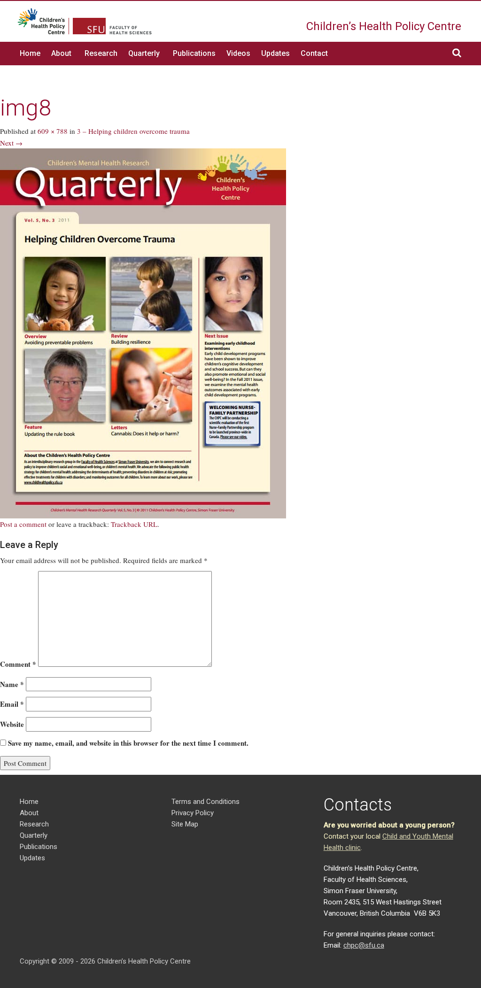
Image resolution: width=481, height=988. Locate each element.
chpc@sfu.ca (363, 945)
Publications (194, 53)
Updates (275, 53)
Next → (11, 142)
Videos (238, 53)
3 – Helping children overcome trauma (133, 131)
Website (12, 724)
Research (101, 53)
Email (12, 704)
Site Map (184, 824)
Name (12, 684)
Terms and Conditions (205, 801)
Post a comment (23, 524)
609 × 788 (53, 131)
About (61, 53)
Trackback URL (134, 524)
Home (30, 53)
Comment (18, 664)
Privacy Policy (192, 813)
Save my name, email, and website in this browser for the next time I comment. (128, 743)
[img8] (143, 332)
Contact (314, 53)
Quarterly (144, 53)
